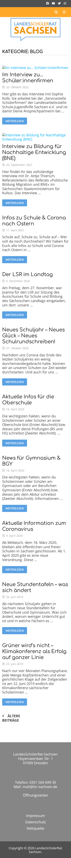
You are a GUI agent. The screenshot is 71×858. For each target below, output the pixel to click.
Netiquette (35, 828)
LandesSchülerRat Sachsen (45, 850)
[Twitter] (60, 3)
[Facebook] (48, 3)
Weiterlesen (15, 121)
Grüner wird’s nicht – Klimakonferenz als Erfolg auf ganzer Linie (34, 651)
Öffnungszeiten (35, 795)
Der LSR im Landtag (27, 274)
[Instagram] (65, 3)
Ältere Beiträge (11, 718)
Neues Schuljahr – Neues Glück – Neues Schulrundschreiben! (33, 335)
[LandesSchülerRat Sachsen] (35, 29)
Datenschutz (35, 822)
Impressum (35, 815)
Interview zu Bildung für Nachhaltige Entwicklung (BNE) (34, 152)
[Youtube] (54, 3)
